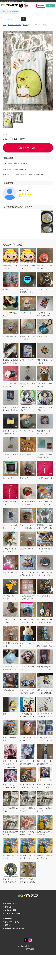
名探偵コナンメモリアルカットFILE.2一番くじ (27, 787)
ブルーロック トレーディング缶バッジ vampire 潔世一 (10, 882)
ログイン (50, 5)
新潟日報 (6, 289)
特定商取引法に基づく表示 (15, 928)
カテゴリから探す (14, 25)
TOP (4, 25)
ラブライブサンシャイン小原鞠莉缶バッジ (27, 528)
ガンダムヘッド (25, 313)
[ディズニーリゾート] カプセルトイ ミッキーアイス (10, 598)
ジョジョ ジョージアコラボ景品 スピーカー (44, 646)
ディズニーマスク (26, 549)
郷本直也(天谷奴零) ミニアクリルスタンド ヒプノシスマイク (44, 669)
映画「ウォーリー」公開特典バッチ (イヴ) (27, 292)
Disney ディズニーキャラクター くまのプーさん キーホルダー (44, 716)
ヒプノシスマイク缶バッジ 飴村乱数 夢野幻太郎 (27, 693)
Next (50, 71)
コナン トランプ (26, 360)
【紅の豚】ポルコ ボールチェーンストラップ (10, 457)
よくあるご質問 (10, 910)
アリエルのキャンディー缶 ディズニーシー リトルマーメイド (10, 669)
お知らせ (8, 907)
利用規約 (8, 918)
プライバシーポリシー (13, 922)
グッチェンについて (12, 903)
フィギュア (24, 478)
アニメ (25, 25)
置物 (4, 714)
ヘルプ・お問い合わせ (13, 913)
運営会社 (8, 925)
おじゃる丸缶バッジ (10, 336)
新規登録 (41, 5)
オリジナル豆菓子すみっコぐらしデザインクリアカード (27, 598)
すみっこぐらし (43, 336)
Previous (6, 71)
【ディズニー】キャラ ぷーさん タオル (44, 504)
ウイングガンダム (43, 289)
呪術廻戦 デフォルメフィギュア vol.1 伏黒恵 (45, 528)
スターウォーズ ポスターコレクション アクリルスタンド (10, 410)
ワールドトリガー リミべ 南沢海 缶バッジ (27, 504)
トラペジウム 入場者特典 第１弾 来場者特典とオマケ (44, 457)
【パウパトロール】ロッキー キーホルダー (10, 528)
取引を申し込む (28, 147)
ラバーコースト (8, 478)
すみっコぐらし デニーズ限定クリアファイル (27, 339)
